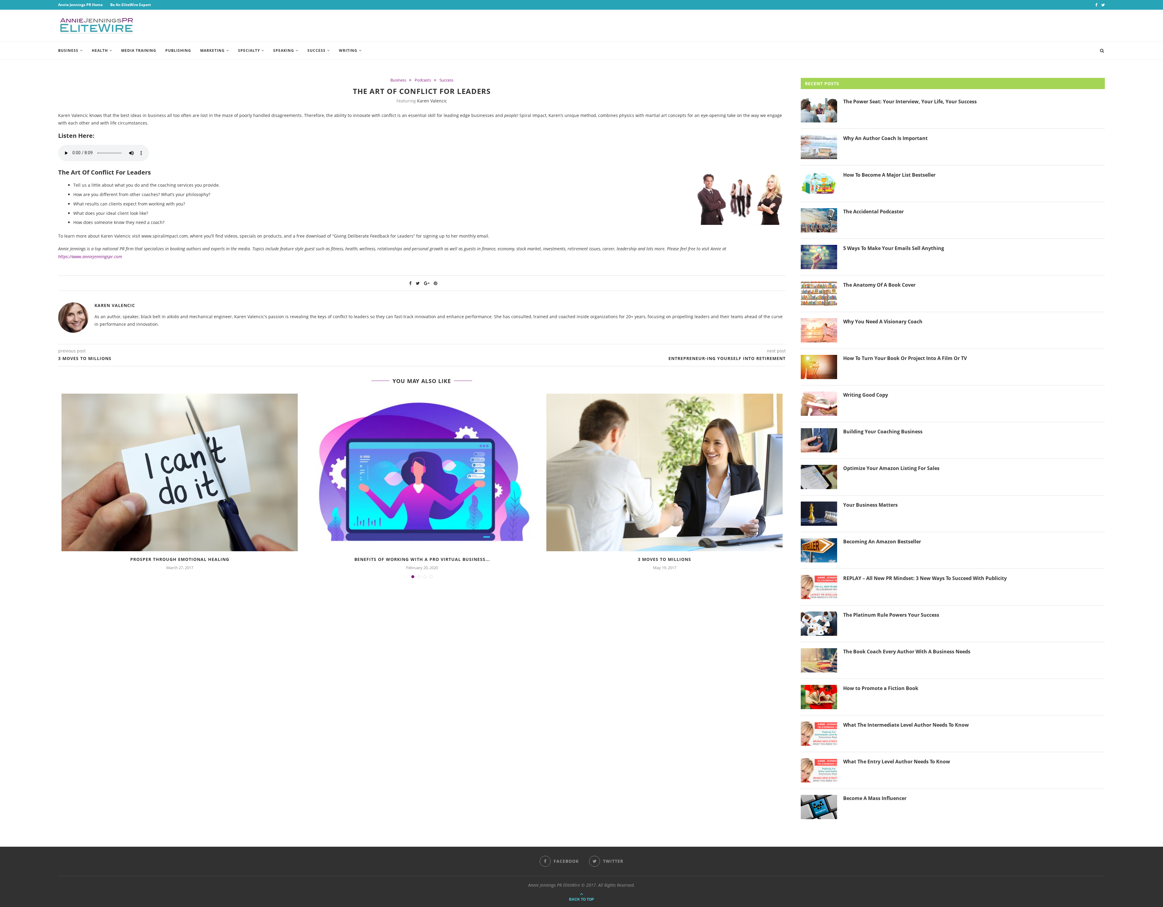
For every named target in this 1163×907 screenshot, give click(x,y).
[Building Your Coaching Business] (819, 440)
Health (100, 50)
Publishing (178, 50)
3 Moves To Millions (664, 559)
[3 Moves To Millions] (664, 472)
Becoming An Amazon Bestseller (882, 541)
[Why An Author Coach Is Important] (819, 147)
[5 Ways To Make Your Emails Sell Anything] (819, 257)
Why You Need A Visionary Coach (883, 321)
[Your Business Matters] (819, 514)
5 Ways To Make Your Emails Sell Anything (893, 248)
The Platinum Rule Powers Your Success (891, 615)
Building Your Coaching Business (883, 431)
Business (68, 50)
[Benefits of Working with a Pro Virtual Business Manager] (422, 472)
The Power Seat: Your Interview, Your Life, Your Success (910, 101)
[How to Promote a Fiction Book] (819, 697)
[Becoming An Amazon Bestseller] (819, 550)
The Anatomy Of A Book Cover (879, 285)
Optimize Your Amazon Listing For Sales (891, 468)
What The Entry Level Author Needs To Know (896, 761)
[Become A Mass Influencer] (819, 807)
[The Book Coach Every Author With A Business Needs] (819, 660)
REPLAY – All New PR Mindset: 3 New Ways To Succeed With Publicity (925, 578)
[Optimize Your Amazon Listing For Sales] (819, 477)
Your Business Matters (870, 505)
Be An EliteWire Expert (130, 4)
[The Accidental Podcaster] (819, 220)
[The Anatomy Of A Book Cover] (819, 294)
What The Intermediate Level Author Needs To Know (906, 725)
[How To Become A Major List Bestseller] (819, 184)
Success (316, 50)
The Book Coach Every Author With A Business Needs (906, 651)
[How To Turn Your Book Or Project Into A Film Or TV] (819, 367)
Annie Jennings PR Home (80, 4)
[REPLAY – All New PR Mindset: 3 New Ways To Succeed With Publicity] (819, 587)
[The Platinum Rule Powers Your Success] (819, 624)
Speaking (283, 50)
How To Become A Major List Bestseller (889, 175)
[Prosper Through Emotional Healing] (179, 472)
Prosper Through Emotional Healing (179, 559)
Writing (348, 50)
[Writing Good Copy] (819, 404)
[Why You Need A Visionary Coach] (819, 330)
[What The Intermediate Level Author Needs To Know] (819, 734)
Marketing (212, 50)
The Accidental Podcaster (873, 211)
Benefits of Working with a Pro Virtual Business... (422, 559)
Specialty (249, 50)
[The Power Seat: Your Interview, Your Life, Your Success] (819, 110)
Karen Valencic (432, 101)
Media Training (138, 50)
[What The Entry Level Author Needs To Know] (819, 770)
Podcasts (423, 80)
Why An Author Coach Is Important (885, 138)
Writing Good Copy (865, 395)
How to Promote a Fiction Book (880, 688)
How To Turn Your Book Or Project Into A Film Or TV (905, 358)
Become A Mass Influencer (874, 798)
